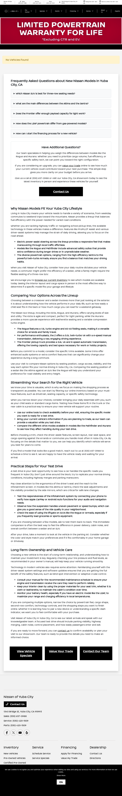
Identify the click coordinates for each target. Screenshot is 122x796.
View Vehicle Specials (26, 653)
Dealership (98, 747)
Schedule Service (41, 753)
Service (38, 747)
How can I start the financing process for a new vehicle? (46, 133)
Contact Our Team (96, 651)
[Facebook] (7, 732)
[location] (59, 2)
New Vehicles (11, 753)
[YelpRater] (27, 732)
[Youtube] (20, 732)
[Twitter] (13, 732)
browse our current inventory (51, 280)
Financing (68, 747)
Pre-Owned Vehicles (14, 758)
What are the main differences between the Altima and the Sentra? (52, 103)
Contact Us (61, 191)
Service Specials (40, 758)
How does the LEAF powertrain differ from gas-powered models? (51, 123)
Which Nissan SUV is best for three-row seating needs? (45, 93)
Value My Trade (69, 758)
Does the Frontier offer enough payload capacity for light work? (50, 113)
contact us (63, 630)
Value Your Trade (61, 651)
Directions (95, 758)
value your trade (71, 165)
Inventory (11, 747)
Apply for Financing (71, 753)
